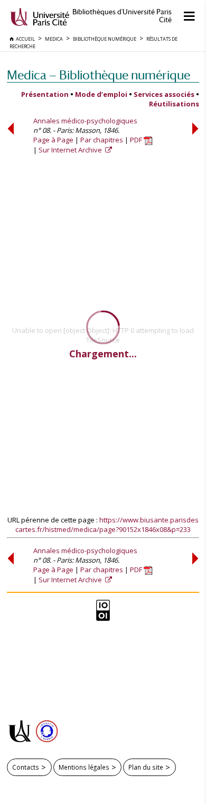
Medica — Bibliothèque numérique (98, 75)
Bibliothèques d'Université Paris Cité (122, 16)
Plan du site (145, 767)
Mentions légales (84, 767)
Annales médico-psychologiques (85, 120)
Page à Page (53, 140)
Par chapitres (101, 140)
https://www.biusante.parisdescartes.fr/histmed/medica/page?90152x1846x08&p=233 (107, 524)
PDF (137, 140)
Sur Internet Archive (71, 150)
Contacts (25, 767)
